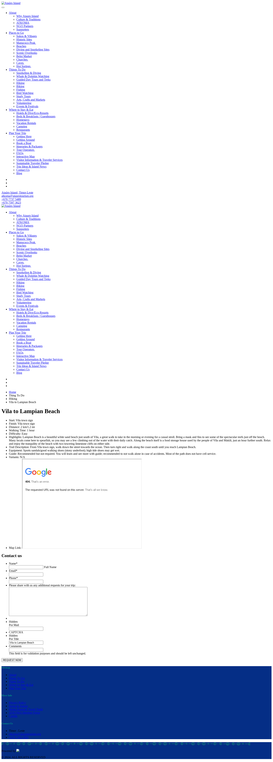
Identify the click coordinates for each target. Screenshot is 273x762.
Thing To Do (16, 681)
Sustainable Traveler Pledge (32, 163)
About (12, 12)
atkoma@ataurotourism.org (17, 195)
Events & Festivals (27, 106)
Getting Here (24, 136)
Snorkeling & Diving (28, 72)
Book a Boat (23, 143)
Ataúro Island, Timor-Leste (17, 192)
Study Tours (23, 96)
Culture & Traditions (28, 19)
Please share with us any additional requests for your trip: (42, 585)
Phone (13, 578)
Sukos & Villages (26, 36)
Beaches (21, 46)
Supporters (22, 29)
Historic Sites (24, 39)
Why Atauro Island (27, 16)
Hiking (20, 83)
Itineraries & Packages (29, 146)
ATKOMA (22, 22)
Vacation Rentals (26, 123)
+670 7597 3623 (11, 202)
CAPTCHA (16, 632)
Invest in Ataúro (18, 706)
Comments (15, 646)
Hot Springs (23, 66)
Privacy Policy (17, 702)
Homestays (22, 119)
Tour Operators (25, 149)
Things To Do (17, 69)
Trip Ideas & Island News (31, 166)
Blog (19, 173)
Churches (22, 59)
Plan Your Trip (17, 133)
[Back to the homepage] (10, 3)
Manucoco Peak (26, 42)
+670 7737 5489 (11, 199)
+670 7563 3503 (18, 737)
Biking (20, 86)
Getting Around (25, 139)
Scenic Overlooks (26, 52)
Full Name (50, 567)
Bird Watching (24, 93)
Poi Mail (14, 625)
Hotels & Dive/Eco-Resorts (32, 113)
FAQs (19, 153)
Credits (13, 716)
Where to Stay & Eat (21, 109)
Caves (20, 62)
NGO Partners (24, 26)
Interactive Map (25, 156)
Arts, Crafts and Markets (30, 99)
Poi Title (14, 639)
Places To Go (17, 678)
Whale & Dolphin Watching (32, 76)
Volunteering (23, 103)
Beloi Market (24, 56)
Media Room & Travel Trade (26, 709)
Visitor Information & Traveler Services (39, 159)
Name (13, 563)
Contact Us (23, 169)
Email (13, 570)
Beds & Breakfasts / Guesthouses (35, 116)
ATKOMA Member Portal (24, 712)
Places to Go (16, 32)
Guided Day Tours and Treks (33, 79)
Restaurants (23, 129)
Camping (21, 126)
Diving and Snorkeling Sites (32, 49)
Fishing (20, 89)
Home (12, 392)
